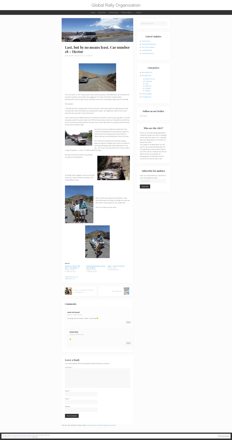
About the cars (74, 277)
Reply (128, 322)
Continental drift (147, 50)
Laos (147, 84)
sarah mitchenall (73, 312)
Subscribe (145, 186)
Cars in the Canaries (148, 47)
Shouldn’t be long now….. (149, 44)
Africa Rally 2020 (147, 72)
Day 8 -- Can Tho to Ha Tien (116, 266)
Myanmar (148, 86)
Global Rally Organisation (116, 5)
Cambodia (148, 81)
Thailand (148, 88)
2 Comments (89, 55)
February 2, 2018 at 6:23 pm (77, 334)
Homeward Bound (148, 53)
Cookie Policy (35, 437)
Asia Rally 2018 (146, 75)
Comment (68, 367)
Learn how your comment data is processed (101, 425)
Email (67, 399)
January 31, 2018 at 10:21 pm (74, 315)
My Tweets (143, 116)
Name (67, 391)
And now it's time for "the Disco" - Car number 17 (72, 267)
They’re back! (146, 41)
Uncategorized (146, 97)
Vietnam (147, 91)
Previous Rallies (147, 94)
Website (67, 407)
